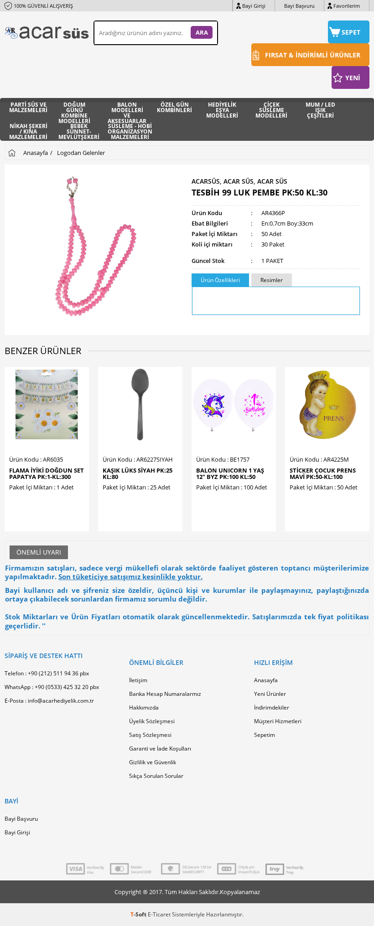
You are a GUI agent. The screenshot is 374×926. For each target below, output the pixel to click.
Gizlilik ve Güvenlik (152, 762)
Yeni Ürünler (270, 694)
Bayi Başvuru (299, 5)
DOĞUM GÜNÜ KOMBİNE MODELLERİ (74, 108)
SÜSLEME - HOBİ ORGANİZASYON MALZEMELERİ (130, 130)
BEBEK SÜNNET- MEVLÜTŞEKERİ (78, 130)
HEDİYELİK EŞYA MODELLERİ (222, 108)
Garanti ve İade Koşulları (160, 748)
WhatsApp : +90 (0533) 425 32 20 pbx (52, 687)
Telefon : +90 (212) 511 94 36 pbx (47, 673)
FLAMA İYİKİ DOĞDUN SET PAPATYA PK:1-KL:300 (46, 473)
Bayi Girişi (253, 5)
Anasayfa (266, 680)
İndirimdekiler (271, 707)
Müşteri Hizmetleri (277, 721)
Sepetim (264, 735)
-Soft (139, 914)
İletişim (138, 680)
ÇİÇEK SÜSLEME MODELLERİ (271, 108)
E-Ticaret (159, 914)
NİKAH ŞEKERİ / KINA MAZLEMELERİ (28, 130)
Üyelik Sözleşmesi (152, 721)
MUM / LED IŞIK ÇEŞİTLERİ (320, 108)
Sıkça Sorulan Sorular (156, 776)
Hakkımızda (144, 707)
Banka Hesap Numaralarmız (165, 694)
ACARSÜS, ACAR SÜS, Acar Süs (239, 181)
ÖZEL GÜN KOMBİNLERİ (174, 108)
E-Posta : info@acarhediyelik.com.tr (49, 701)
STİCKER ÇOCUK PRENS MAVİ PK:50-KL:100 (323, 473)
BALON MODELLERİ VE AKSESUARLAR (127, 108)
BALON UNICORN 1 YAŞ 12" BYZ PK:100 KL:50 (230, 473)
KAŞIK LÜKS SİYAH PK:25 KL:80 (137, 473)
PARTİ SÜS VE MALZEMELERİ (28, 108)
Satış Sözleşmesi (150, 735)
